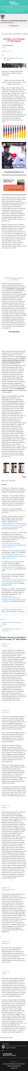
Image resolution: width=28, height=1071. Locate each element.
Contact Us (14, 1068)
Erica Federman (8, 45)
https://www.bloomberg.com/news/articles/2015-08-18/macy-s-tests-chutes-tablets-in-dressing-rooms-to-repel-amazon (14, 525)
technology (21, 611)
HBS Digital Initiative (8, 6)
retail (7, 611)
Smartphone (13, 611)
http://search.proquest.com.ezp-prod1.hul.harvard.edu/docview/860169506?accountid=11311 (14, 545)
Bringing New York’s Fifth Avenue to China (11, 623)
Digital (7, 609)
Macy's (4, 611)
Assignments (14, 26)
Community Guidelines (14, 1066)
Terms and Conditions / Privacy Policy (14, 1063)
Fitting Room (13, 609)
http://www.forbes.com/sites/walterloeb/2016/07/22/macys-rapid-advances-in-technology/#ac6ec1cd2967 (14, 581)
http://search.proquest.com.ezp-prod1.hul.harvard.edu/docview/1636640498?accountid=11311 (14, 556)
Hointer (20, 609)
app (3, 609)
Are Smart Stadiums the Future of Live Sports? (13, 59)
